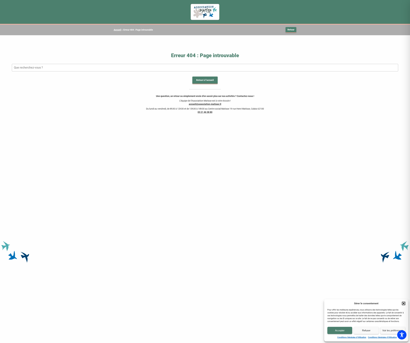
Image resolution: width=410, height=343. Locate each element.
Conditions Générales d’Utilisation (351, 337)
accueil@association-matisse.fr (205, 104)
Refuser (366, 330)
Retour (290, 29)
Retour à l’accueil (205, 80)
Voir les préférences (392, 330)
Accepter (339, 330)
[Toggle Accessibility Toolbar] (402, 335)
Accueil (117, 30)
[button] (403, 303)
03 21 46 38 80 (205, 112)
